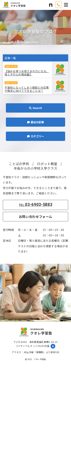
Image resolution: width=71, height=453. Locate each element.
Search (47, 108)
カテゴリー (46, 136)
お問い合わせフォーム (35, 216)
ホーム (6, 42)
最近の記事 (46, 122)
